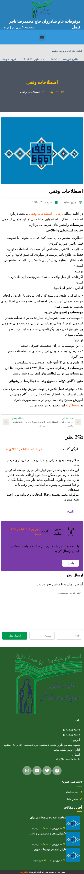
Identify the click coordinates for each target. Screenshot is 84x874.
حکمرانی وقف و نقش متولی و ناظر (48, 833)
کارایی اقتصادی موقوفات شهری (50, 849)
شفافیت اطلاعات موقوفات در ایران (48, 817)
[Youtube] (37, 770)
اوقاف (50, 91)
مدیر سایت (37, 828)
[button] (42, 37)
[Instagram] (27, 770)
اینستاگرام (72, 405)
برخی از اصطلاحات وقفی (46, 213)
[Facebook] (57, 770)
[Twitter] (47, 770)
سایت (31, 394)
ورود (7, 27)
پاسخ (70, 511)
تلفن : (76, 720)
